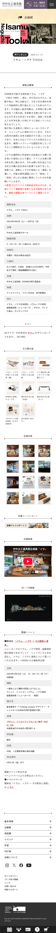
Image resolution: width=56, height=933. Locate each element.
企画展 (28, 17)
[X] (14, 865)
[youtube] (29, 865)
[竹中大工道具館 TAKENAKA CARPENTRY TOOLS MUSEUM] (12, 4)
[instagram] (7, 865)
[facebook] (21, 865)
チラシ (31, 333)
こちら (10, 787)
